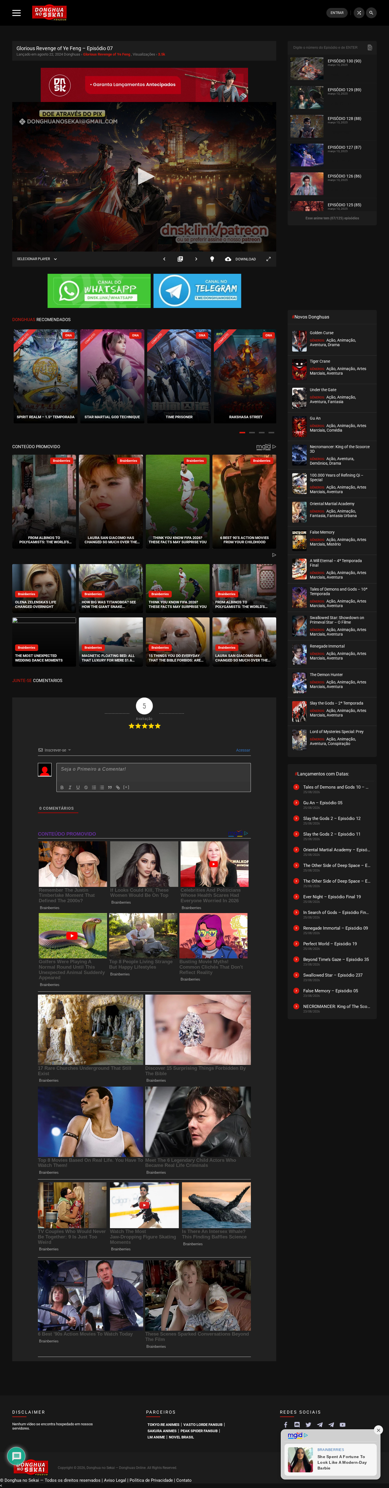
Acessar (242, 750)
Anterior (164, 259)
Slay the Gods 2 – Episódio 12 (332, 818)
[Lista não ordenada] (102, 787)
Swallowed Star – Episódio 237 (333, 975)
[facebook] (285, 1425)
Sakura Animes (162, 1431)
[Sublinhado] (78, 787)
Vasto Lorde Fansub (202, 1424)
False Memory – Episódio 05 (330, 990)
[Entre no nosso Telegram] (197, 291)
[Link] (118, 787)
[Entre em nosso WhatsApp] (99, 291)
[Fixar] (86, 787)
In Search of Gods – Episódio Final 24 (337, 912)
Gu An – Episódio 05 (322, 802)
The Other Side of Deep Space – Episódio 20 (337, 865)
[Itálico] (70, 787)
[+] (126, 787)
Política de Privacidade (151, 1480)
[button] (242, 432)
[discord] (297, 1425)
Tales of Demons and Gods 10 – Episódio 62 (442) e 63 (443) (337, 787)
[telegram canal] (320, 1425)
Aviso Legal (115, 1480)
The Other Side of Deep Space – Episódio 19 (337, 881)
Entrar (337, 13)
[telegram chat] (331, 1425)
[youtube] (342, 1425)
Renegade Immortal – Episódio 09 (335, 928)
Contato (184, 1480)
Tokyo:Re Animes (163, 1424)
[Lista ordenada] (94, 787)
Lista (180, 259)
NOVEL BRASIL (181, 1437)
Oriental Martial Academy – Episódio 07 (337, 849)
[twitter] (308, 1425)
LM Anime (156, 1437)
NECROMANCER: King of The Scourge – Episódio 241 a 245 (337, 1006)
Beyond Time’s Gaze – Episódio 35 (336, 959)
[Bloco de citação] (110, 787)
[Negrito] (62, 787)
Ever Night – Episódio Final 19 (332, 896)
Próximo (196, 259)
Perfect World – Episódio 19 (330, 943)
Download (240, 259)
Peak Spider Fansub (199, 1431)
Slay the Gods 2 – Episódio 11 (332, 834)
